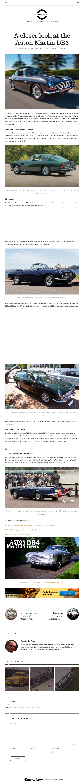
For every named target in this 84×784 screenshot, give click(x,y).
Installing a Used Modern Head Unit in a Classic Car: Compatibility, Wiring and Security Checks (42, 679)
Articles (22, 48)
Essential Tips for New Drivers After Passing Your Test (17, 679)
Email (33, 749)
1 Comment (53, 48)
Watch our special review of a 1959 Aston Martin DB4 (42, 583)
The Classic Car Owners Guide (17, 535)
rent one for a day (33, 441)
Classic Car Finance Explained (60, 615)
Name (12, 749)
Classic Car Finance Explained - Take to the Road (26, 707)
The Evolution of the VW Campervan (23, 615)
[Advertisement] (42, 224)
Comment (13, 723)
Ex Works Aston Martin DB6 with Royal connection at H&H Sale (30, 525)
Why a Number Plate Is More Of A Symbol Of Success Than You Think (67, 679)
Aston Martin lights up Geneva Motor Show (22, 530)
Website (55, 749)
